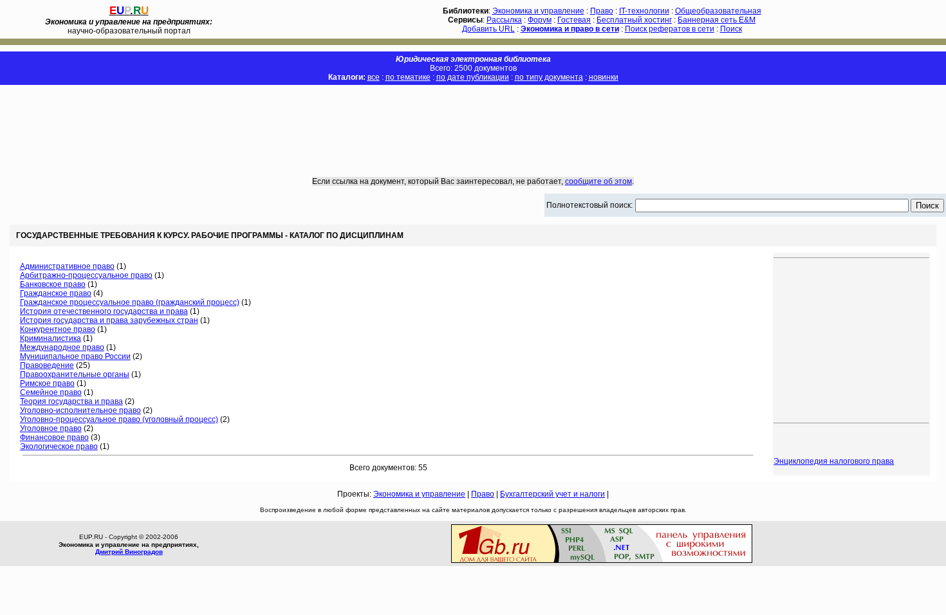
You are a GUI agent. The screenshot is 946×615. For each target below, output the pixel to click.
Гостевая (574, 19)
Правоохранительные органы (74, 374)
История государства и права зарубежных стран (109, 320)
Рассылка (504, 19)
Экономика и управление (538, 10)
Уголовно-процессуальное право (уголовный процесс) (119, 419)
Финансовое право (54, 437)
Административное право (67, 266)
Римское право (47, 383)
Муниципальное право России (75, 356)
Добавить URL (488, 28)
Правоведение (47, 365)
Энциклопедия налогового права (834, 461)
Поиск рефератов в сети (669, 28)
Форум (540, 19)
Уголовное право (51, 428)
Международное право (62, 347)
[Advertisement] (473, 122)
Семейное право (51, 392)
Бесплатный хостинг (634, 19)
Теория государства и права (71, 401)
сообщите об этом (598, 181)
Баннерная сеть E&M (717, 19)
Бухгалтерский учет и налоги (552, 494)
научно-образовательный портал (128, 26)
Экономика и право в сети (570, 28)
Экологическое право (59, 446)
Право (601, 10)
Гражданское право (55, 293)
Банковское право (53, 284)
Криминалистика (50, 338)
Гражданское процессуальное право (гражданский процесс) (129, 302)
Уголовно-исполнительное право (80, 410)
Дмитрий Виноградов (129, 551)
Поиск (731, 28)
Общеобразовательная (718, 10)
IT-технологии (644, 10)
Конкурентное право (57, 329)
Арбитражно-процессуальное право (86, 275)
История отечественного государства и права (104, 311)
